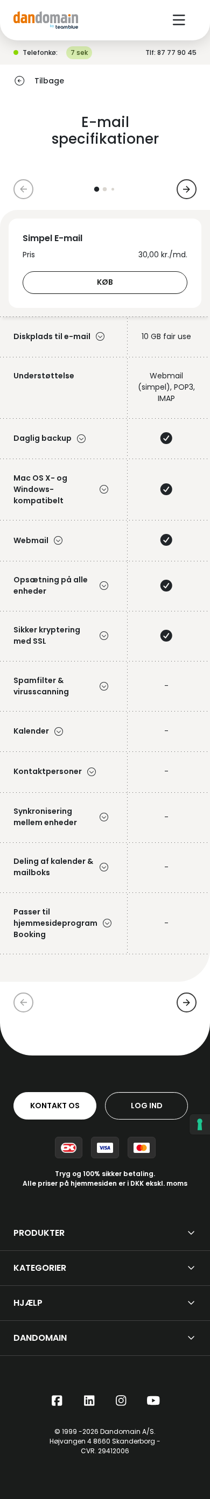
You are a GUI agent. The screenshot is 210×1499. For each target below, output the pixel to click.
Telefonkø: (40, 52)
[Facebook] (57, 1401)
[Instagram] (121, 1401)
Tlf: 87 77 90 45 (171, 52)
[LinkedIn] (89, 1401)
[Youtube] (153, 1401)
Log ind (147, 1105)
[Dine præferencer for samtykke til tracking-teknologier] (200, 1124)
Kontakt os (55, 1105)
